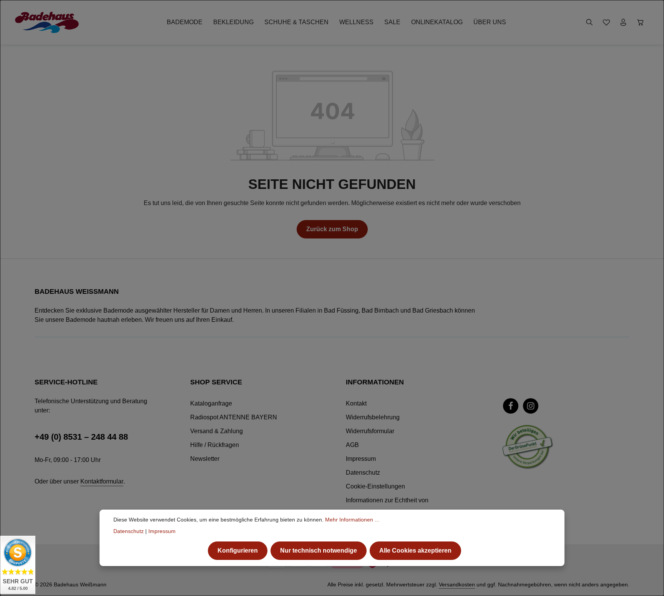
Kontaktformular (101, 481)
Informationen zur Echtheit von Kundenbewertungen (387, 506)
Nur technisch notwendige (318, 550)
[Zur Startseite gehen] (47, 22)
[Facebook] (510, 406)
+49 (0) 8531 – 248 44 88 (81, 437)
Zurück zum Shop (332, 229)
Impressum (361, 458)
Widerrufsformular (370, 431)
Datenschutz (363, 472)
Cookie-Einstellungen (375, 486)
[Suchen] (589, 22)
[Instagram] (530, 406)
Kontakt (356, 403)
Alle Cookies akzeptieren (415, 550)
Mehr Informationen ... (352, 520)
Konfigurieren (237, 550)
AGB (352, 445)
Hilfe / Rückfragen (214, 445)
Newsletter (204, 458)
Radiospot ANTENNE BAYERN (233, 417)
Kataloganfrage (211, 403)
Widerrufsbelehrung (373, 417)
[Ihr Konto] (623, 22)
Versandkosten (457, 584)
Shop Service (216, 382)
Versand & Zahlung (216, 431)
